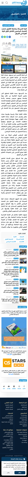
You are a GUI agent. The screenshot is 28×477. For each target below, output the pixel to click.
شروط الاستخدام (9, 455)
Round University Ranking (22, 435)
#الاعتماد (21, 241)
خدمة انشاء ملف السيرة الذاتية (7, 422)
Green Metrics (23, 438)
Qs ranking (24, 442)
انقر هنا (9, 354)
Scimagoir (24, 440)
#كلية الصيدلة (20, 239)
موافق (19, 472)
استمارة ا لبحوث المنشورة (23, 425)
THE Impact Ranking (22, 432)
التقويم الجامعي (9, 416)
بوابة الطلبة (24, 420)
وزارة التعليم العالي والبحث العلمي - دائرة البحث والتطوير (8, 443)
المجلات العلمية (9, 405)
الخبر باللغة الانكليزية (8, 25)
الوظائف (11, 420)
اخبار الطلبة (24, 407)
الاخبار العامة (24, 405)
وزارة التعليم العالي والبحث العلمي (8, 433)
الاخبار (23, 14)
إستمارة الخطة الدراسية (7, 418)
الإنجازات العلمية (9, 409)
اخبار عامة (23, 25)
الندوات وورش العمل (22, 409)
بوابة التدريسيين (23, 418)
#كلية (15, 236)
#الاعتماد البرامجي (11, 241)
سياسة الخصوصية (18, 455)
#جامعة (22, 236)
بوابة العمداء (24, 416)
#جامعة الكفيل (9, 239)
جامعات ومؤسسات (8, 440)
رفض (8, 472)
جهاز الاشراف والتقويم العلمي (7, 448)
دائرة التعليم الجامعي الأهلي (8, 437)
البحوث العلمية (9, 407)
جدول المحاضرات (23, 422)
